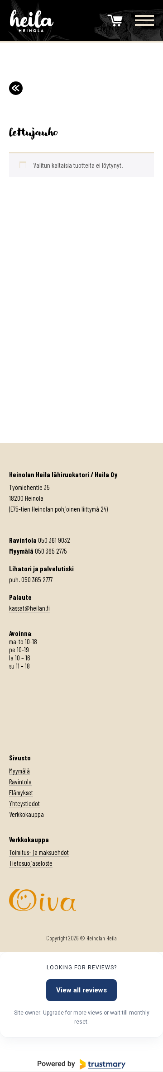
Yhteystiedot (24, 803)
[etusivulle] (31, 20)
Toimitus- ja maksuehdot (39, 852)
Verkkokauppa (26, 814)
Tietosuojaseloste (31, 863)
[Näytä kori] (115, 21)
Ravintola (20, 782)
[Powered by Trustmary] (81, 1064)
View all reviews (81, 990)
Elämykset (21, 792)
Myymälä (19, 771)
